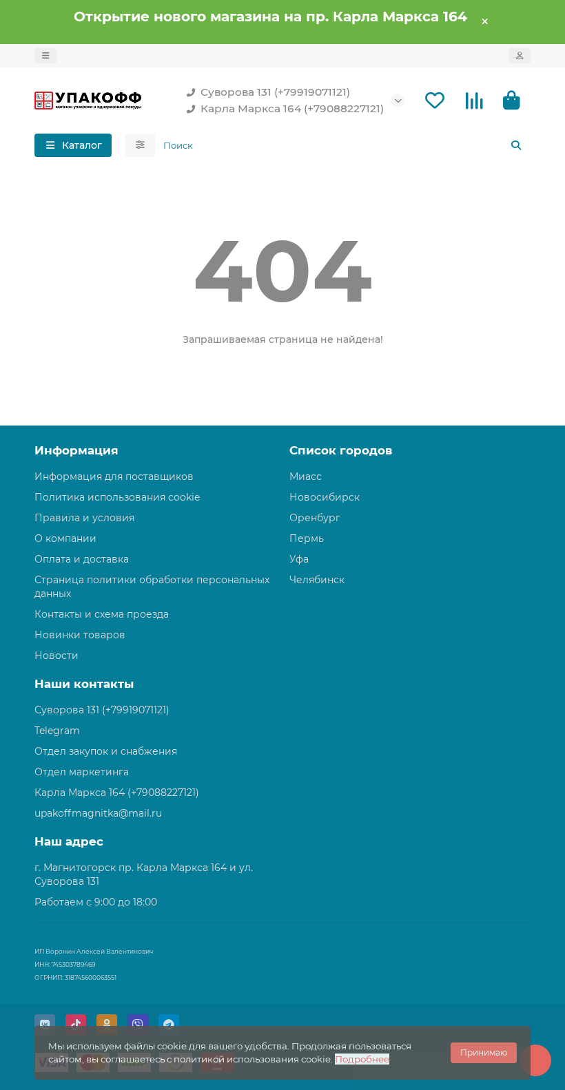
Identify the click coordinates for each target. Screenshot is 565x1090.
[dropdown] (45, 55)
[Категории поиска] (140, 145)
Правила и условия (84, 518)
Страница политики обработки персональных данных (151, 587)
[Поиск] (516, 145)
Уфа (299, 559)
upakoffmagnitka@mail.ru (98, 813)
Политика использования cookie (117, 497)
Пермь (306, 538)
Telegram (57, 730)
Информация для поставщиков (114, 476)
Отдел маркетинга (81, 772)
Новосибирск (324, 497)
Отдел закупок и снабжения (105, 751)
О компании (65, 538)
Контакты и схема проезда (101, 614)
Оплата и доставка (81, 559)
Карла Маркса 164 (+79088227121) (292, 108)
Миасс (305, 476)
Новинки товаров (79, 635)
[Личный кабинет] (519, 55)
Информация (76, 450)
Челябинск (317, 580)
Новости (56, 655)
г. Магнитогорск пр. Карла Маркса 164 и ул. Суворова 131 (143, 874)
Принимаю (483, 1052)
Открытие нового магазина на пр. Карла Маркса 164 (270, 16)
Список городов (340, 450)
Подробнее (362, 1059)
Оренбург (314, 518)
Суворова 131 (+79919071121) (275, 91)
